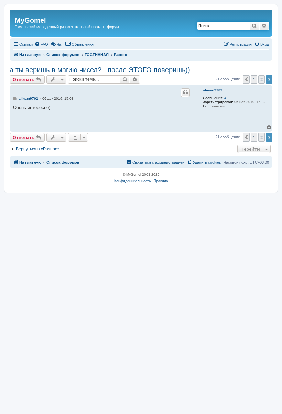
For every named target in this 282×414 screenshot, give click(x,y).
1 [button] (254, 79)
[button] (246, 79)
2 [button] (261, 79)
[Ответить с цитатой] (185, 92)
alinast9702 (213, 90)
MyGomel (30, 20)
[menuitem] (41, 44)
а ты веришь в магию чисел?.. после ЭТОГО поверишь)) (100, 70)
